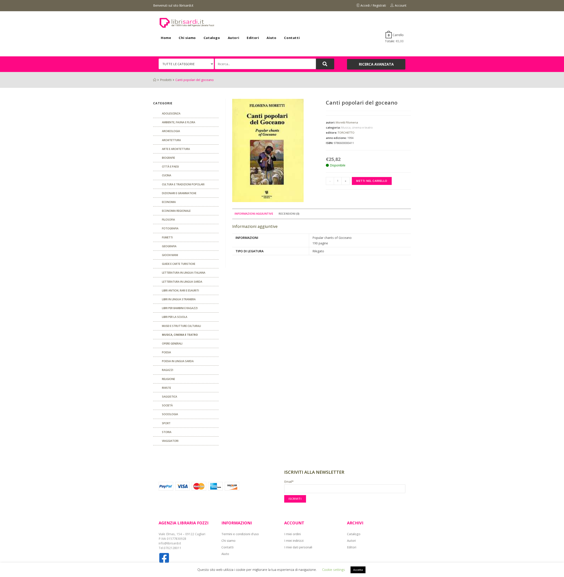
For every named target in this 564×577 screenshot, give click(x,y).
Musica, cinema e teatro (357, 127)
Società (167, 405)
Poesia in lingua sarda (178, 361)
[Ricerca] (265, 64)
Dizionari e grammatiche (179, 193)
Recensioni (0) (288, 214)
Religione (168, 379)
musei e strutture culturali (181, 326)
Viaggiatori (170, 441)
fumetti (167, 237)
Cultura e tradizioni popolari (183, 184)
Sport (166, 423)
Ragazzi (167, 370)
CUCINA (166, 175)
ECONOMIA (169, 202)
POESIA (166, 352)
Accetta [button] (358, 570)
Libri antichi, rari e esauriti (180, 290)
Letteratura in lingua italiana (183, 273)
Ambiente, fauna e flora (178, 122)
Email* (289, 481)
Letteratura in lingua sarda (182, 282)
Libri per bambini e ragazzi (180, 308)
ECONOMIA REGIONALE (176, 211)
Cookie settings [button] (333, 569)
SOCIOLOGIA (170, 414)
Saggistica (169, 396)
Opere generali (172, 343)
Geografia (169, 246)
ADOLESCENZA (171, 113)
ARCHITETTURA (171, 140)
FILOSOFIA (168, 219)
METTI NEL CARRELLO (371, 181)
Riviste (166, 388)
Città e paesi (170, 166)
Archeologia (171, 131)
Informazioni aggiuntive (253, 214)
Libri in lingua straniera (179, 299)
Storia (166, 432)
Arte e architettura (176, 149)
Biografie (168, 158)
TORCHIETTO (346, 133)
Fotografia (170, 228)
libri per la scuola (174, 317)
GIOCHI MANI (170, 255)
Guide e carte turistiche (178, 264)
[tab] (253, 214)
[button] (376, 64)
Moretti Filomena (347, 122)
